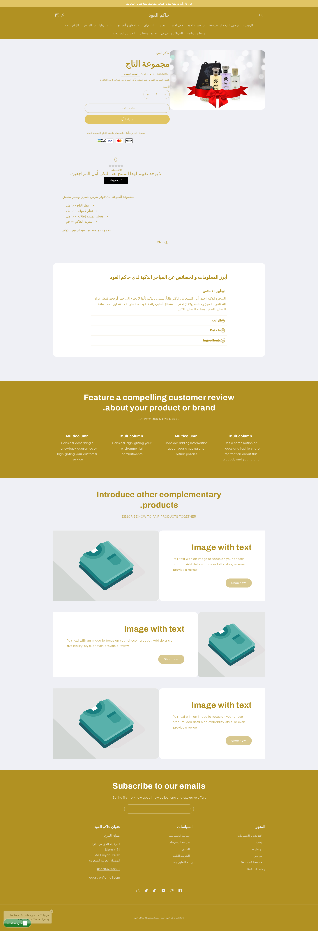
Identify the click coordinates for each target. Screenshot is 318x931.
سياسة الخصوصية (179, 835)
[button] (261, 15)
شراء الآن (127, 119)
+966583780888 (108, 869)
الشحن (151, 80)
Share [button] (161, 242)
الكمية (166, 87)
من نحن (258, 855)
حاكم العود (171, 918)
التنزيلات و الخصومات (249, 835)
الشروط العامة (181, 855)
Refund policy (256, 869)
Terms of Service (251, 862)
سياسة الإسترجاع (179, 842)
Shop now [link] (238, 582)
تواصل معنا (256, 849)
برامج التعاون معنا (182, 862)
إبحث (259, 842)
